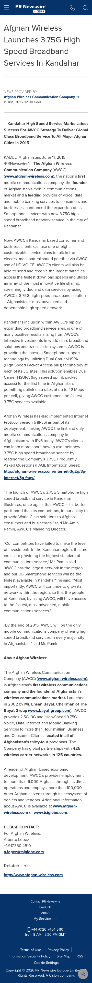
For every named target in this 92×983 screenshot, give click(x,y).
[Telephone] (72, 7)
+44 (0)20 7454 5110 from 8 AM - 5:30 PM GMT (45, 932)
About (45, 912)
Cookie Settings (46, 962)
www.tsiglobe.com (50, 812)
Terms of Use (30, 949)
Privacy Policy (58, 949)
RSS (80, 956)
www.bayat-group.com (49, 710)
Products (45, 907)
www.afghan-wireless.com (29, 176)
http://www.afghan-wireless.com (33, 875)
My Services (43, 918)
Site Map (63, 956)
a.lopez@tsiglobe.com (24, 852)
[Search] (85, 7)
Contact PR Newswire (45, 901)
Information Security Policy (29, 956)
